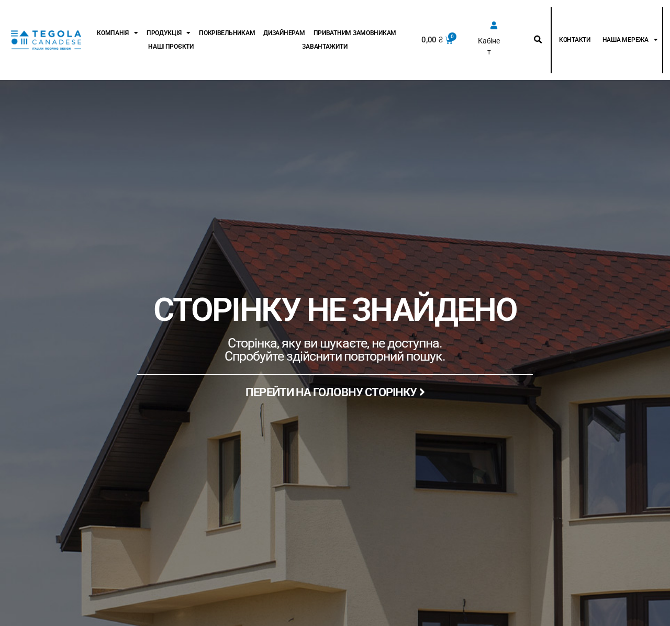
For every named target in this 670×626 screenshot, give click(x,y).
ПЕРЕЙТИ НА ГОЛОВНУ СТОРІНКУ (332, 392)
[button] (538, 39)
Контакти (574, 39)
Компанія (113, 33)
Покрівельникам (227, 33)
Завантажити (324, 46)
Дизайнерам (284, 33)
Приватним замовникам (355, 33)
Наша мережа (625, 39)
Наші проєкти (171, 46)
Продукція (164, 33)
